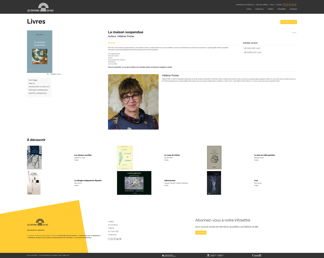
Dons (272, 4)
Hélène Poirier (125, 36)
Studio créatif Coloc (64, 255)
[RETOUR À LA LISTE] (288, 23)
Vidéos (270, 9)
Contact (279, 4)
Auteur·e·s (259, 9)
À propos (293, 9)
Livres (248, 9)
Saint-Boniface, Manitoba (35, 230)
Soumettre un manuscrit (245, 4)
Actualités (282, 9)
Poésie (35, 80)
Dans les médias (262, 4)
